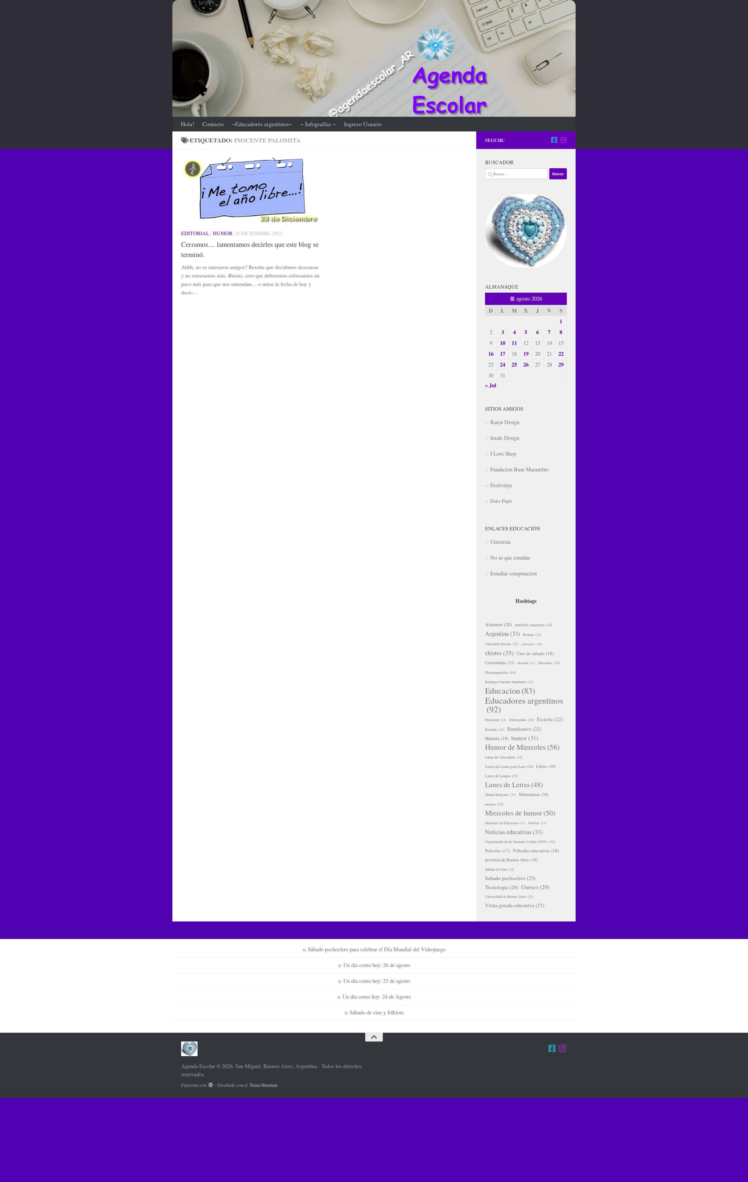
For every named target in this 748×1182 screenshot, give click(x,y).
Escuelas (494, 729)
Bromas (532, 634)
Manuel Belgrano (500, 794)
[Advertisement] (175, 1139)
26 (526, 364)
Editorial (195, 233)
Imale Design (504, 437)
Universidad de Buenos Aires (509, 896)
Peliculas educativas (536, 850)
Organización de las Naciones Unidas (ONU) (520, 841)
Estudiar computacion (513, 573)
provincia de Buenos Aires (511, 859)
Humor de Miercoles (522, 747)
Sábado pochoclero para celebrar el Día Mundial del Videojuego (377, 949)
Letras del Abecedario (503, 757)
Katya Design (505, 422)
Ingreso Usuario (363, 124)
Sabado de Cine (499, 869)
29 (561, 364)
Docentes (549, 662)
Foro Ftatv (501, 500)
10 (502, 343)
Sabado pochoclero (510, 877)
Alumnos (498, 624)
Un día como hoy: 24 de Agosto (376, 996)
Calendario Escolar (501, 643)
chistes (499, 653)
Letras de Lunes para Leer (509, 766)
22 (561, 353)
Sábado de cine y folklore (377, 1012)
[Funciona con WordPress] (210, 1085)
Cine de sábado (535, 653)
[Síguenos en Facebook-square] (553, 139)
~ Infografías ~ (318, 124)
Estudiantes (524, 728)
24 (502, 364)
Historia (496, 738)
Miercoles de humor (520, 812)
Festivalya (501, 485)
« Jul (490, 385)
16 (491, 353)
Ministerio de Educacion (505, 823)
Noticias (537, 823)
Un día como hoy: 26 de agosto (376, 964)
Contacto (213, 124)
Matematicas (533, 794)
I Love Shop (503, 453)
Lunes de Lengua (501, 775)
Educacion (510, 690)
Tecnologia (501, 887)
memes (494, 804)
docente (526, 663)
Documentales (500, 672)
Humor (223, 233)
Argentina (502, 633)
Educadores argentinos (524, 705)
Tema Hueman (263, 1085)
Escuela (550, 719)
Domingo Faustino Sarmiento (509, 681)
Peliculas (497, 850)
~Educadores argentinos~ (262, 124)
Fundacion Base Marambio (519, 469)
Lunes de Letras (514, 784)
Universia (500, 541)
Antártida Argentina (533, 624)
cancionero (531, 644)
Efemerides (521, 719)
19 (526, 353)
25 (514, 364)
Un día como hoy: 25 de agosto (376, 980)
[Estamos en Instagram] (563, 139)
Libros (546, 766)
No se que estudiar (510, 557)
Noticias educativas (514, 832)
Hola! (187, 124)
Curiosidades (500, 662)
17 (502, 353)
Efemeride (495, 720)
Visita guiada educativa (514, 905)
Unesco (535, 887)
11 (514, 343)
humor (524, 738)
